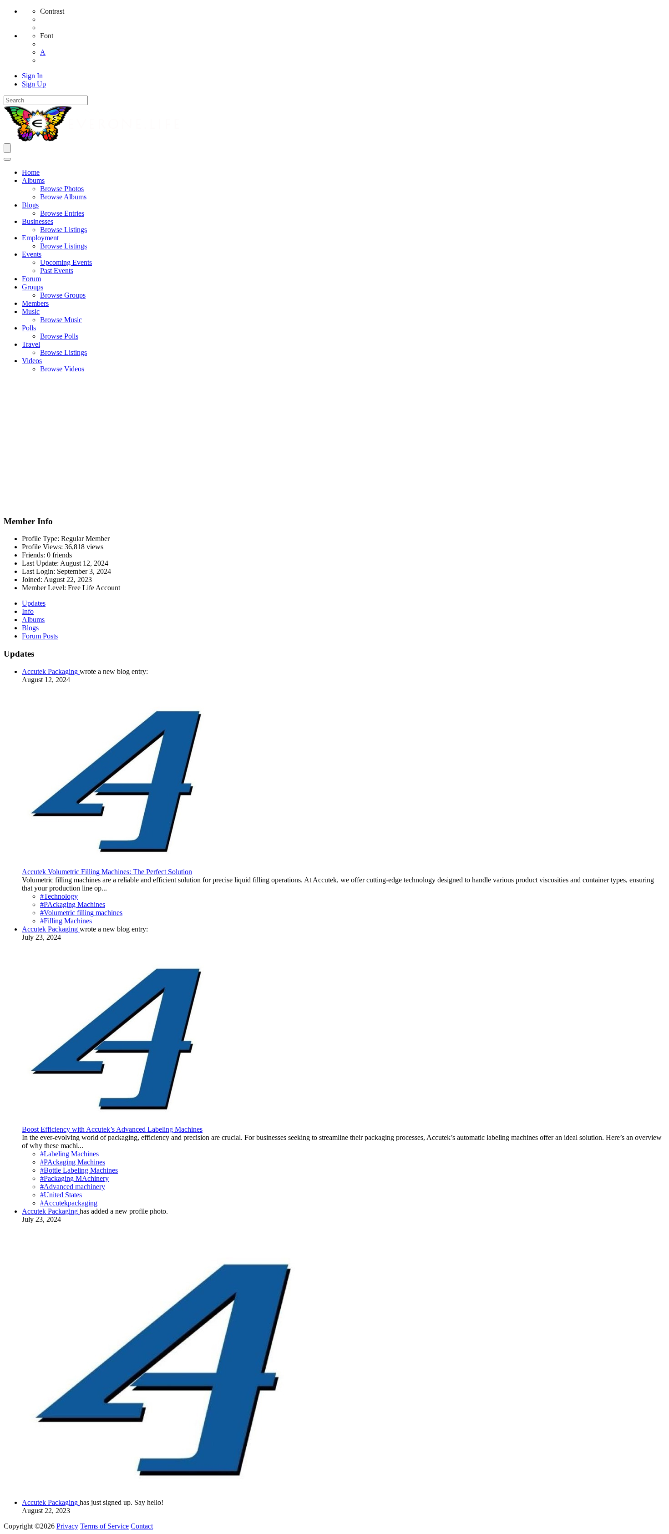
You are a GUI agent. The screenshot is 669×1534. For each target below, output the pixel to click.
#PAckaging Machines (72, 904)
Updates (34, 603)
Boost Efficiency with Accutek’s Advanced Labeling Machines (112, 1129)
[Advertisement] (334, 444)
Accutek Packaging (51, 671)
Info (28, 611)
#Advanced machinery (72, 1186)
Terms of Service (104, 1526)
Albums (33, 619)
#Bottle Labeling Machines (79, 1170)
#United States (61, 1195)
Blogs (30, 628)
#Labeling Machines (69, 1154)
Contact (142, 1526)
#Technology (59, 896)
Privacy (67, 1526)
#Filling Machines (66, 921)
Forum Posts (40, 636)
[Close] (7, 159)
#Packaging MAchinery (74, 1178)
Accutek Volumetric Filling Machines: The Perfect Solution (107, 872)
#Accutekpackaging (68, 1203)
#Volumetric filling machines (81, 912)
